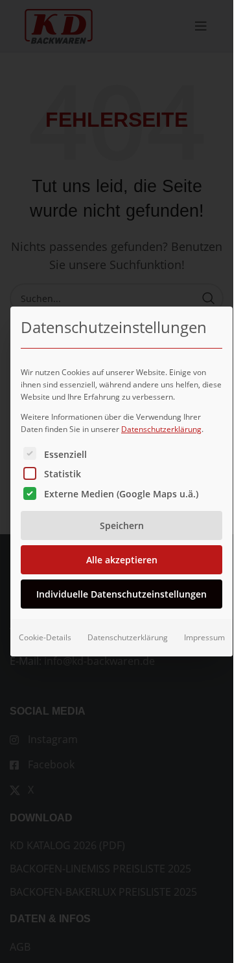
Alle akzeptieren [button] (121, 560)
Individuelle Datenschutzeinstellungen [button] (121, 594)
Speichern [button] (122, 525)
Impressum (204, 637)
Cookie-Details (45, 637)
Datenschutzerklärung (161, 429)
